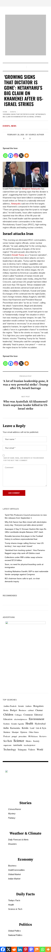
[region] (25, 927)
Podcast (6, 736)
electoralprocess (20, 719)
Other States (34, 732)
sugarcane (7, 745)
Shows (28, 741)
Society (36, 741)
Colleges (18, 714)
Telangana (22, 749)
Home (5, 112)
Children (8, 714)
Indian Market (14, 879)
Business (22, 710)
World (40, 749)
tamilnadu (17, 745)
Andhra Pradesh (9, 706)
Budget (13, 710)
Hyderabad (40, 723)
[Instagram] (16, 154)
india (6, 727)
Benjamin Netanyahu (31, 189)
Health (29, 723)
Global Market (14, 874)
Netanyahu (16, 203)
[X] (21, 154)
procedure (23, 736)
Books (5, 710)
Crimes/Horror (14, 809)
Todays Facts (14, 900)
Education (7, 719)
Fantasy (11, 818)
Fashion (6, 723)
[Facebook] (10, 154)
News (13, 126)
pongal (14, 736)
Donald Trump (18, 255)
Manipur (15, 732)
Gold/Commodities (16, 870)
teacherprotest (29, 745)
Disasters (12, 844)
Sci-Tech (7, 740)
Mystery (12, 813)
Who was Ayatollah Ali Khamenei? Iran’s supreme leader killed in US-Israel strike (25, 405)
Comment (28, 714)
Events (13, 112)
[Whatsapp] (5, 154)
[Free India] (25, 35)
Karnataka (15, 727)
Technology (9, 749)
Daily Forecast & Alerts (18, 839)
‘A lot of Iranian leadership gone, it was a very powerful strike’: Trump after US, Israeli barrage (25, 384)
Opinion (23, 732)
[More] (26, 154)
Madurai (6, 732)
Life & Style (41, 728)
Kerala (25, 727)
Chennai (39, 710)
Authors (28, 706)
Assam (21, 706)
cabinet (31, 710)
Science (18, 740)
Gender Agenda (17, 723)
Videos (31, 749)
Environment (36, 719)
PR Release (33, 736)
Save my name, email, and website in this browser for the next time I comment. (23, 459)
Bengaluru (38, 705)
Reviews (43, 736)
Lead (32, 727)
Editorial (38, 714)
